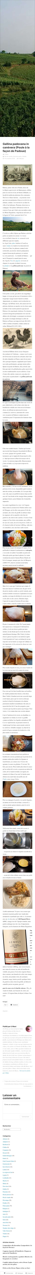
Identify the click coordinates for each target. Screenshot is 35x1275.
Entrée (4, 1158)
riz (18, 238)
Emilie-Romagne (7, 1155)
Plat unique (6, 1200)
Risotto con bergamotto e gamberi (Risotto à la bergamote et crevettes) (17, 1258)
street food (5, 1222)
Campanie (5, 1150)
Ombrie (5, 1189)
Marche (5, 1181)
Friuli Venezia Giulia (8, 1161)
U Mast (6, 154)
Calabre (5, 1147)
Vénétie (24, 156)
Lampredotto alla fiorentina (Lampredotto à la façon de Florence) (17, 1246)
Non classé (6, 1186)
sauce (4, 1214)
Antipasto (5, 1142)
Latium (5, 1169)
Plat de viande (8, 156)
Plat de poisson (7, 1194)
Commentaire (25, 1116)
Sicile (4, 1220)
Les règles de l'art (7, 1172)
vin (9, 919)
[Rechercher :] (12, 1129)
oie (12, 261)
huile (5, 779)
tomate (9, 246)
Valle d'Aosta (6, 1231)
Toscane (5, 1225)
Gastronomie (6, 1164)
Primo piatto (6, 1206)
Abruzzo (5, 1139)
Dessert (5, 1153)
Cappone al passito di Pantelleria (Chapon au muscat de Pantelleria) (17, 1252)
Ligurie (5, 1175)
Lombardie (6, 1178)
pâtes (13, 243)
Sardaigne (5, 1211)
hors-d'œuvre (6, 1167)
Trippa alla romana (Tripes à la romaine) (15, 1081)
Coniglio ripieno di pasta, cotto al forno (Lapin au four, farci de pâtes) (17, 1263)
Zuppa (4, 1236)
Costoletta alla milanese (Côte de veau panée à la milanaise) (18, 1085)
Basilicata (5, 1144)
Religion (5, 1208)
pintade (6, 266)
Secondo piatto (17, 156)
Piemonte (5, 1192)
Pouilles (5, 1203)
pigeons (18, 261)
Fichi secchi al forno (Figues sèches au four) (16, 1268)
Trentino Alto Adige (8, 1228)
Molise (4, 1183)
